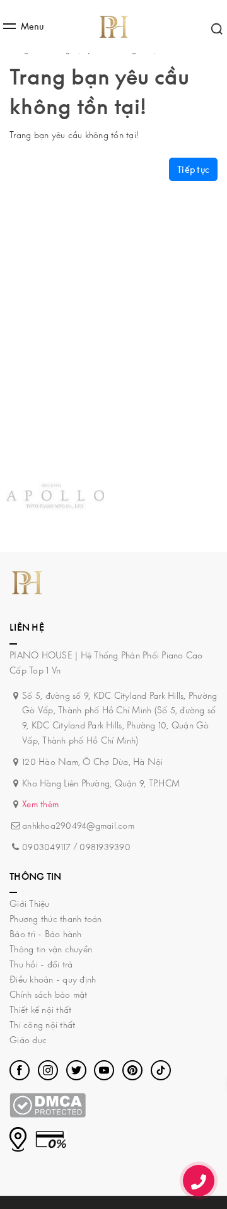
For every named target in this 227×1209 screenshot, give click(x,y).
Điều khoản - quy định (52, 979)
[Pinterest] (132, 1070)
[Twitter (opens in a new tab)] (76, 1070)
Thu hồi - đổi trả (41, 964)
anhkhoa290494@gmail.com (78, 825)
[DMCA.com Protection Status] (47, 1104)
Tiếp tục (193, 169)
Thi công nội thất (42, 1024)
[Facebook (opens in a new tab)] (19, 1070)
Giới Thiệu (29, 903)
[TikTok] (161, 1070)
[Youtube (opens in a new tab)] (104, 1070)
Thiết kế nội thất (40, 1009)
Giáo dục (28, 1039)
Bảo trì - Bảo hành (45, 933)
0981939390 (105, 846)
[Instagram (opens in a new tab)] (48, 1070)
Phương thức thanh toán (55, 918)
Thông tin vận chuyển (50, 948)
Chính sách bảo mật (48, 994)
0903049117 (46, 846)
